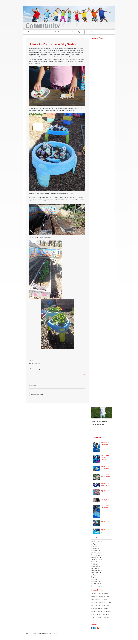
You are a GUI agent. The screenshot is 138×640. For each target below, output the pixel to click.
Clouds (99, 593)
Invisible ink (104, 599)
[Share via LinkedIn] (39, 369)
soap (103, 614)
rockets (93, 614)
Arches (93, 593)
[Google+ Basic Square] (98, 628)
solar (107, 614)
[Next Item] (109, 412)
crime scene (105, 605)
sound (93, 617)
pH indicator (107, 611)
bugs (93, 605)
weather (107, 617)
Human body (95, 599)
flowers (106, 608)
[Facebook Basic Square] (92, 628)
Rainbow (100, 602)
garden (31, 363)
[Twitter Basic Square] (95, 628)
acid (105, 602)
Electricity (105, 593)
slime (98, 614)
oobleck (99, 611)
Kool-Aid (94, 602)
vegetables (37, 363)
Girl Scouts (94, 596)
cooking (98, 605)
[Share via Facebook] (30, 369)
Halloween (102, 596)
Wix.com (54, 633)
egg (92, 608)
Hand (108, 596)
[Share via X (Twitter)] (35, 369)
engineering (98, 608)
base (109, 602)
